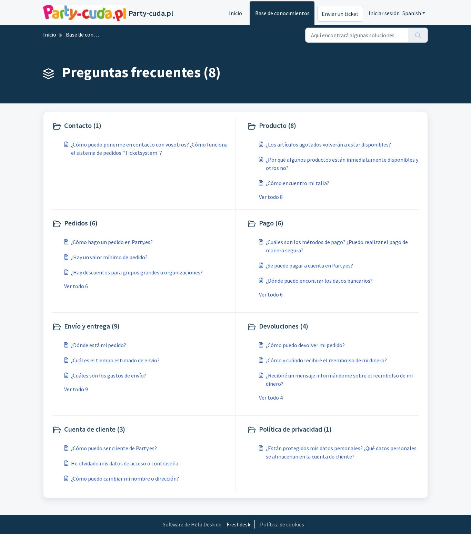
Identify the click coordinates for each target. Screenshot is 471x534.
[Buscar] (418, 35)
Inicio (235, 13)
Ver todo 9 (76, 389)
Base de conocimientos (282, 13)
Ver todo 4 (271, 397)
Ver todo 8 (271, 196)
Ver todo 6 (76, 286)
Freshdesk (238, 524)
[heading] (142, 126)
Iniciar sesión (384, 13)
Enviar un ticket (340, 13)
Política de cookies (282, 524)
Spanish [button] (411, 13)
